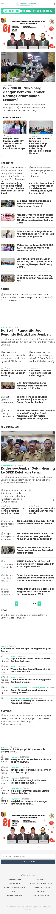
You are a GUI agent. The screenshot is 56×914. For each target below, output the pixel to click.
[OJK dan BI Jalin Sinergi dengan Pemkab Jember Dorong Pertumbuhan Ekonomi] (28, 67)
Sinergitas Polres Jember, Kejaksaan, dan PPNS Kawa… (30, 760)
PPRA (14, 891)
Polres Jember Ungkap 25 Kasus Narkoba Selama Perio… (23, 750)
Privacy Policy (14, 895)
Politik (5, 289)
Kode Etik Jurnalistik (41, 883)
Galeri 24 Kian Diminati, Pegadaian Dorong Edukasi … (29, 691)
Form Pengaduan (41, 887)
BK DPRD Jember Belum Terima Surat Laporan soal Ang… (13, 373)
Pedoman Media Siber (14, 887)
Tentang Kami (14, 879)
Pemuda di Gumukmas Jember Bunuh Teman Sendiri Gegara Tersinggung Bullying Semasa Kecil (41, 188)
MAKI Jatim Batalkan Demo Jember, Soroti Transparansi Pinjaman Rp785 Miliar (32, 386)
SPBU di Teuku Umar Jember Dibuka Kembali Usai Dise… (29, 792)
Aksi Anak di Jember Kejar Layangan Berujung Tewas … (26, 650)
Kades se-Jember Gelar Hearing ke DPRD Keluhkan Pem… (28, 470)
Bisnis (21, 688)
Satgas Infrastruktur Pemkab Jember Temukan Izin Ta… (12, 511)
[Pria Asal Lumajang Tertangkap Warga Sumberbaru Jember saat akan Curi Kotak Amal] (14, 173)
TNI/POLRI (6, 711)
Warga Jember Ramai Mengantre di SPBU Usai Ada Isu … (30, 670)
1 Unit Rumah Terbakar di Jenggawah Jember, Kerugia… (30, 680)
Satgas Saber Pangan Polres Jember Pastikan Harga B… (30, 771)
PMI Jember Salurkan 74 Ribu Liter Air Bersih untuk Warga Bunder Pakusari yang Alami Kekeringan (35, 536)
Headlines (7, 163)
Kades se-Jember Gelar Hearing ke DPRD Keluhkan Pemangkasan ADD (35, 278)
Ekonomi (35, 688)
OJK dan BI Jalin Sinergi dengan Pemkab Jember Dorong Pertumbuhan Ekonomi (24, 94)
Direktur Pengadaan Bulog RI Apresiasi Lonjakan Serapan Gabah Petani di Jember (32, 399)
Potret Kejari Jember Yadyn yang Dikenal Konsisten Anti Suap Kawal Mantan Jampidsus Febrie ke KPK (35, 578)
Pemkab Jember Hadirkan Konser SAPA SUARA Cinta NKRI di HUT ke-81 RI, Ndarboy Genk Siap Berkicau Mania (35, 218)
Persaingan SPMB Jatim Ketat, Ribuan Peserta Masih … (42, 511)
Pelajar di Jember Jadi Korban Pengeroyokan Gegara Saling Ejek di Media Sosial (35, 550)
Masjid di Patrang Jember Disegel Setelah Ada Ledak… (28, 802)
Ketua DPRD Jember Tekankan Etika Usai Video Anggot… (40, 373)
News (4, 610)
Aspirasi (14, 688)
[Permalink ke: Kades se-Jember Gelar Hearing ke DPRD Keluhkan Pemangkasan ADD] (28, 446)
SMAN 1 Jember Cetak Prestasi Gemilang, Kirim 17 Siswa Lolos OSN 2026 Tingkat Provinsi (36, 564)
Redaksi (41, 879)
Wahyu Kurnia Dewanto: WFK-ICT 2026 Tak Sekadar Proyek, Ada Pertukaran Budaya (14, 143)
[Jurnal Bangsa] (28, 3)
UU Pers (41, 891)
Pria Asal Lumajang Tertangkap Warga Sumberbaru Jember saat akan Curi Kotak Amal (12, 188)
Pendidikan (28, 698)
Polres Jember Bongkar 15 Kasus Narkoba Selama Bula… (28, 781)
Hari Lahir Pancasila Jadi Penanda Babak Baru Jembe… (26, 332)
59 (34, 603)
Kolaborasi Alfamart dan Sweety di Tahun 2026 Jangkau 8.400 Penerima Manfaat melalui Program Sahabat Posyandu (36, 414)
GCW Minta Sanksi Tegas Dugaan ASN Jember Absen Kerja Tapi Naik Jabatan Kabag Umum (35, 234)
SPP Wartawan (41, 895)
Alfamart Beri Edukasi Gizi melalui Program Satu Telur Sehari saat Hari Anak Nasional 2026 (35, 591)
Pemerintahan (10, 427)
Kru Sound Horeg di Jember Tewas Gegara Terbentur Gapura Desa (35, 522)
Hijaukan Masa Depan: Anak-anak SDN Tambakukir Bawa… (31, 701)
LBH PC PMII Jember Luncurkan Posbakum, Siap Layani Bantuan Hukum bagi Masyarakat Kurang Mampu (40, 146)
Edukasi (27, 688)
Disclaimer (14, 883)
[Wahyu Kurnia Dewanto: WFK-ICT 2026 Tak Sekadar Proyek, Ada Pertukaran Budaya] (15, 127)
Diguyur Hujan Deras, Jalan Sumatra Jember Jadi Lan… (30, 659)
